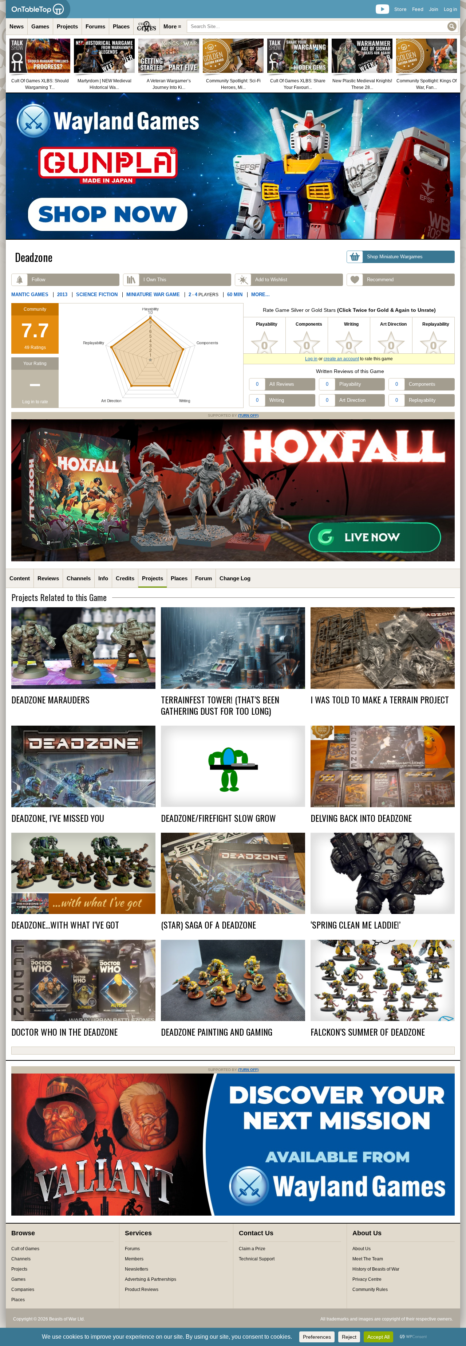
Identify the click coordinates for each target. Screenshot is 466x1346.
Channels (79, 578)
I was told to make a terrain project (380, 699)
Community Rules (370, 1289)
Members (134, 1258)
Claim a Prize (252, 1248)
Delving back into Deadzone (361, 818)
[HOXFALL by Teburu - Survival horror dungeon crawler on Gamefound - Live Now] (233, 559)
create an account (341, 358)
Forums (95, 26)
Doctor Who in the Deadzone (64, 1031)
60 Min (234, 294)
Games (40, 26)
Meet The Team (367, 1258)
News (16, 26)
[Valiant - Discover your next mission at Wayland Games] (233, 1214)
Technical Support (257, 1258)
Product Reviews (141, 1289)
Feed (417, 9)
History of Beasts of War (375, 1269)
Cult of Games (25, 1248)
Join (433, 9)
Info (103, 578)
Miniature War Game (153, 294)
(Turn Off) (248, 415)
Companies (22, 1289)
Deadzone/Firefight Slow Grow (218, 818)
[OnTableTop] (38, 9)
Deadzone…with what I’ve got (65, 924)
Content (19, 578)
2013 (62, 294)
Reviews (48, 578)
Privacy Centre (367, 1279)
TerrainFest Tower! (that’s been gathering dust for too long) (220, 705)
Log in (450, 9)
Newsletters (136, 1269)
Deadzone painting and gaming (216, 1031)
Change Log (235, 578)
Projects (67, 26)
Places (121, 26)
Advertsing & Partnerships (150, 1279)
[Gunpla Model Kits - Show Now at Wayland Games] (233, 166)
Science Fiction (97, 294)
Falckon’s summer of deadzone (368, 1031)
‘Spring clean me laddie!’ (355, 924)
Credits (125, 578)
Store (400, 9)
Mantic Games (29, 294)
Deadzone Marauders (50, 699)
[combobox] (322, 26)
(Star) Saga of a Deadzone (208, 924)
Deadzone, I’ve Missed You (57, 818)
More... (260, 294)
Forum (203, 578)
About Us (361, 1248)
